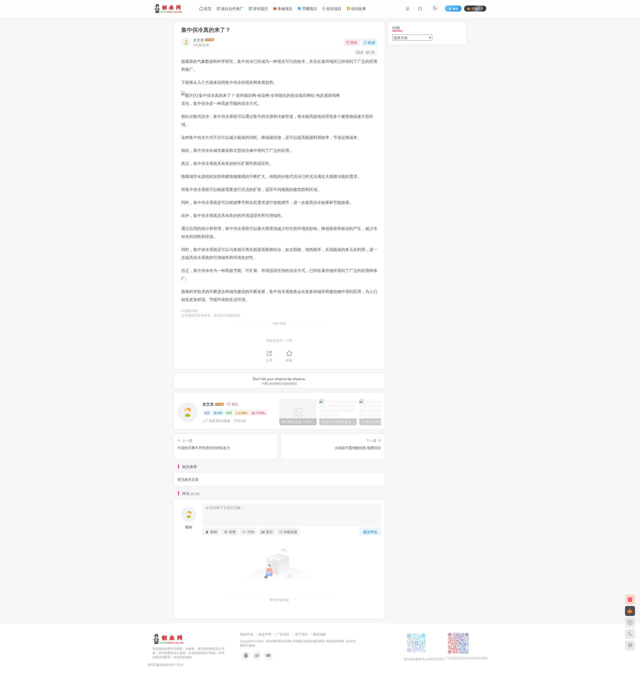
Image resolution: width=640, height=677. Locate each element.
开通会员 (477, 8)
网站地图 (319, 634)
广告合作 (283, 634)
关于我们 (301, 634)
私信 (371, 42)
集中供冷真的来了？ (206, 30)
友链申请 (246, 634)
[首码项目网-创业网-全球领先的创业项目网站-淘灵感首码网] (168, 638)
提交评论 (370, 531)
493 (219, 413)
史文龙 (198, 39)
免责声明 (264, 634)
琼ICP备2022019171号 (164, 664)
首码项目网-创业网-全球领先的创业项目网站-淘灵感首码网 (305, 641)
